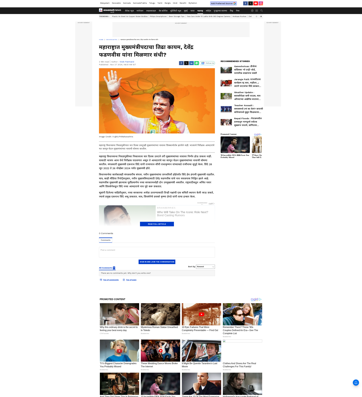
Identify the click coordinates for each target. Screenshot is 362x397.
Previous (257, 16)
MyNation (192, 3)
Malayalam (105, 3)
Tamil (159, 3)
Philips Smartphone (158, 16)
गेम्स (237, 11)
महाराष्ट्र (200, 11)
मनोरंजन (140, 11)
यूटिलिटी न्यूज (175, 11)
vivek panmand (127, 62)
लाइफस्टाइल (151, 11)
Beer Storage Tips (176, 16)
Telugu (152, 3)
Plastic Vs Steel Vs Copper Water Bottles (130, 16)
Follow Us (210, 63)
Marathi (183, 3)
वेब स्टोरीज (163, 11)
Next (261, 16)
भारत (192, 11)
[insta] (260, 3)
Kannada (127, 3)
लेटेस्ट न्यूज (129, 11)
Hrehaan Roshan (239, 16)
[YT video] (255, 3)
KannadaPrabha (140, 3)
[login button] (253, 10)
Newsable (116, 3)
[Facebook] (245, 3)
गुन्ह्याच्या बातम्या (220, 11)
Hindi (175, 3)
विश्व (231, 11)
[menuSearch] (261, 10)
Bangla (168, 3)
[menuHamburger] (256, 10)
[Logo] (111, 10)
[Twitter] (250, 3)
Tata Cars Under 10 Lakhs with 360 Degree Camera (208, 16)
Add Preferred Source (221, 3)
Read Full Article (157, 224)
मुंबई (186, 11)
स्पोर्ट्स (208, 11)
